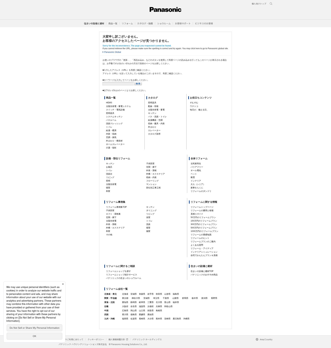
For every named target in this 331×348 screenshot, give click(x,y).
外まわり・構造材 (114, 141)
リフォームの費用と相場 (202, 210)
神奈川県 (136, 298)
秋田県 (159, 294)
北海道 (125, 294)
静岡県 (134, 302)
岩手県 (150, 294)
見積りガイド (197, 214)
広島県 (125, 310)
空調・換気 (111, 137)
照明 (108, 181)
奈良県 (134, 306)
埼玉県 (156, 298)
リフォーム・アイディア (202, 248)
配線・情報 (153, 106)
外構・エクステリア (155, 174)
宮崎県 (167, 318)
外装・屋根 (151, 170)
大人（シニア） (198, 184)
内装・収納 (111, 134)
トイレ (109, 127)
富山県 (167, 302)
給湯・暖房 (111, 130)
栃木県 (195, 298)
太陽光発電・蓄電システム (118, 106)
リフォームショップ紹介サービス (121, 274)
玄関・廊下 (151, 167)
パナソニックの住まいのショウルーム (123, 278)
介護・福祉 (111, 147)
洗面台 (109, 174)
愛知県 (125, 302)
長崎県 (142, 318)
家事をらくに (197, 188)
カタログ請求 (154, 134)
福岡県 (125, 318)
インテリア (196, 181)
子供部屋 (150, 163)
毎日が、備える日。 (199, 110)
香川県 (125, 314)
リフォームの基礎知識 (201, 234)
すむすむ (194, 102)
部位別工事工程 (153, 188)
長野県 (214, 298)
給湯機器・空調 (155, 120)
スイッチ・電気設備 (115, 110)
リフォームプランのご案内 (203, 241)
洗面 (148, 224)
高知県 (150, 314)
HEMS (109, 102)
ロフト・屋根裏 (113, 214)
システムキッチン (114, 116)
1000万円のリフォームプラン (204, 231)
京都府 (150, 306)
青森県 (142, 294)
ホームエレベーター (115, 144)
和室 (108, 191)
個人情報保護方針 (116, 339)
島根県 (159, 310)
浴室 (148, 217)
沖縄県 (186, 318)
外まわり (152, 127)
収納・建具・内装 (156, 123)
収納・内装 (151, 177)
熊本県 (159, 318)
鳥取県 (150, 310)
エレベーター (154, 130)
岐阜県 (142, 302)
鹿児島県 (177, 318)
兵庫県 (159, 306)
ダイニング (151, 210)
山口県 (142, 310)
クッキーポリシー (96, 339)
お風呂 (109, 167)
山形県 (167, 294)
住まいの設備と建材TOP (202, 271)
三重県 (150, 302)
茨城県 (146, 298)
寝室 (108, 188)
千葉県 (166, 298)
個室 (148, 231)
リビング (110, 177)
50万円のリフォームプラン (203, 217)
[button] (112, 23)
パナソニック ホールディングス (147, 339)
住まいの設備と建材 (94, 23)
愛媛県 (142, 314)
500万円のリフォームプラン (204, 228)
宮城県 (134, 294)
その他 (109, 234)
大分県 (150, 318)
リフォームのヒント (200, 238)
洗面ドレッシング (114, 123)
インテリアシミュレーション (204, 252)
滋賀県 (142, 306)
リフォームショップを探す (118, 271)
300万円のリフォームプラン (204, 224)
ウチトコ (194, 106)
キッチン (152, 113)
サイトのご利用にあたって (71, 339)
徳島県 (134, 314)
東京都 (125, 298)
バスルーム (111, 120)
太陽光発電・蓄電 (156, 110)
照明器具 (110, 113)
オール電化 (196, 170)
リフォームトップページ (202, 207)
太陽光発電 (111, 184)
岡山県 (134, 310)
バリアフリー (197, 167)
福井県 (176, 302)
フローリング (152, 181)
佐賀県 (134, 318)
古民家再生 (196, 163)
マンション (151, 184)
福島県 (176, 294)
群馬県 (185, 298)
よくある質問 (197, 245)
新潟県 (204, 298)
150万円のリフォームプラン (204, 221)
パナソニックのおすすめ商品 (204, 274)
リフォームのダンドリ (201, 191)
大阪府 (125, 306)
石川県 (159, 302)
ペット (194, 174)
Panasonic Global (112, 52)
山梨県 (175, 298)
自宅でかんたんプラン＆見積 (204, 255)
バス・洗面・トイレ (157, 116)
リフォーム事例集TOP (116, 207)
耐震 (193, 177)
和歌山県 (168, 306)
